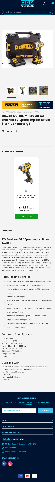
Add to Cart (26, 216)
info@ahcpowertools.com (16, 451)
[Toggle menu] (3, 3)
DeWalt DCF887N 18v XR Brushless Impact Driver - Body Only (26, 197)
